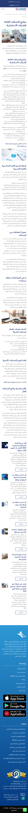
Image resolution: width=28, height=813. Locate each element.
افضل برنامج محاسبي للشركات (17, 747)
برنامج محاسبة (7, 133)
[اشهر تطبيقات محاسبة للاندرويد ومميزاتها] (5, 531)
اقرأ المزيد (21, 470)
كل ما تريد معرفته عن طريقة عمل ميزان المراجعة (19, 505)
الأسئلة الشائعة (21, 669)
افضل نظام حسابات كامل (18, 751)
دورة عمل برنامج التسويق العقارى (12, 382)
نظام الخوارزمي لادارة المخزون (17, 744)
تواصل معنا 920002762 (13, 2)
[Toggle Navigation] (3, 9)
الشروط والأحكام (21, 687)
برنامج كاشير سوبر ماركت (18, 733)
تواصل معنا (22, 690)
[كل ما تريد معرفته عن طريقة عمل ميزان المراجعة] (5, 504)
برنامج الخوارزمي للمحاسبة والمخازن (16, 729)
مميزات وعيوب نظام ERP (18, 740)
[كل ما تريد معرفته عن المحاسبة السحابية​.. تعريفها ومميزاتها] (5, 477)
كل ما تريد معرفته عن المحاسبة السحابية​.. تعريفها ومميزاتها (19, 477)
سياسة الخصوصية (20, 683)
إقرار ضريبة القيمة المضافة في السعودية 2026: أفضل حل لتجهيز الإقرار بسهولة (18, 447)
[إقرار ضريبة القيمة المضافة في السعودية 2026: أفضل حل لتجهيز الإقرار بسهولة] (5, 445)
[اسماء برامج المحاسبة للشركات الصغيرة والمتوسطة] (5, 556)
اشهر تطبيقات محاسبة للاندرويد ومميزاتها (19, 530)
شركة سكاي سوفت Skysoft (17, 676)
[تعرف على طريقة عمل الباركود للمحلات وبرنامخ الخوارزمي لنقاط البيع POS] (5, 586)
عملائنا (23, 680)
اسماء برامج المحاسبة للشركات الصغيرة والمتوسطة (19, 557)
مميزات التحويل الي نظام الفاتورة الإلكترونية (14, 758)
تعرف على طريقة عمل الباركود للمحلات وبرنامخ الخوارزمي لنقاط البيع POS (18, 588)
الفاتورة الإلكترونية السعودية (18, 736)
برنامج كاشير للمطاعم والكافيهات (16, 755)
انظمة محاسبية (21, 672)
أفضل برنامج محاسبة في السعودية (16, 762)
